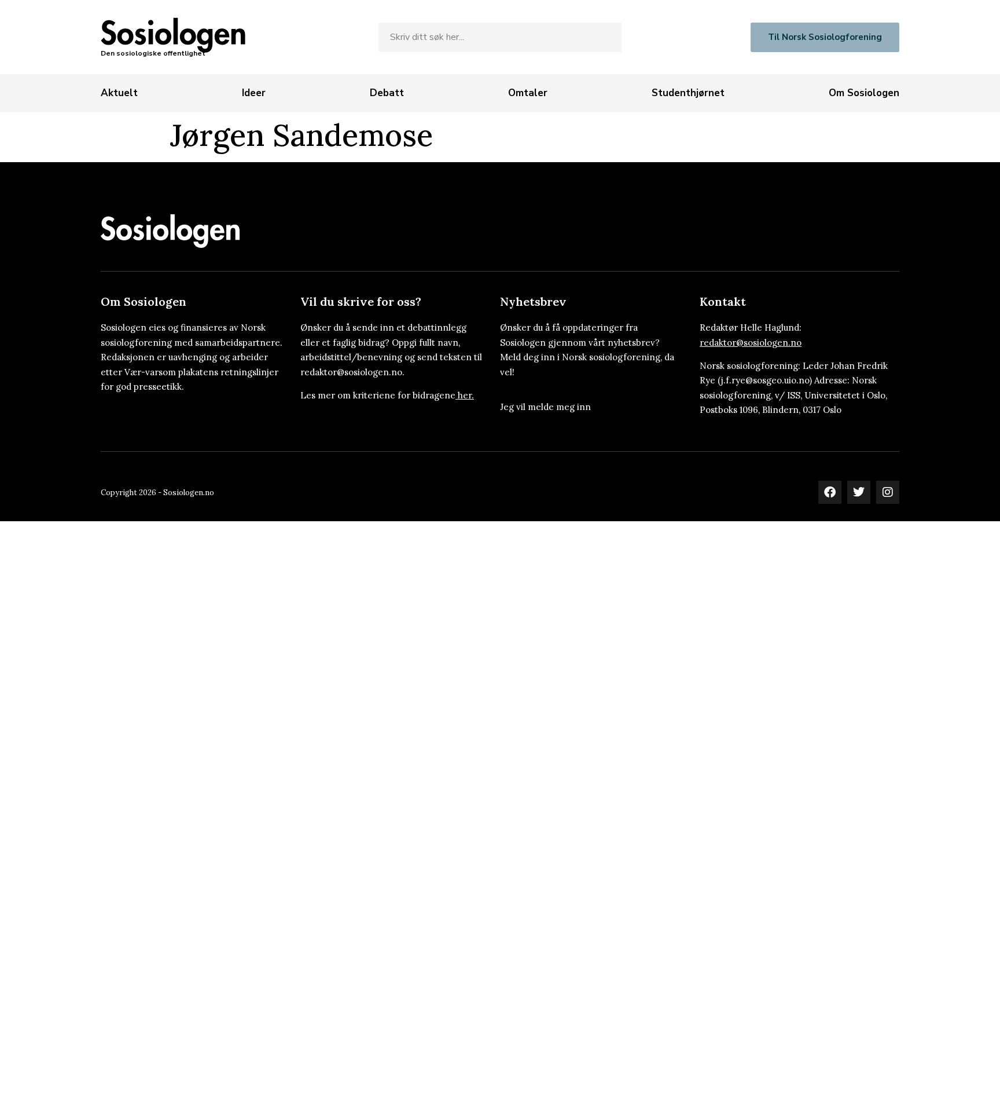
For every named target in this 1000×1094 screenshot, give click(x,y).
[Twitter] (858, 492)
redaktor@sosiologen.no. (352, 372)
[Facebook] (829, 492)
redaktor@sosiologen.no (751, 342)
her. (466, 395)
